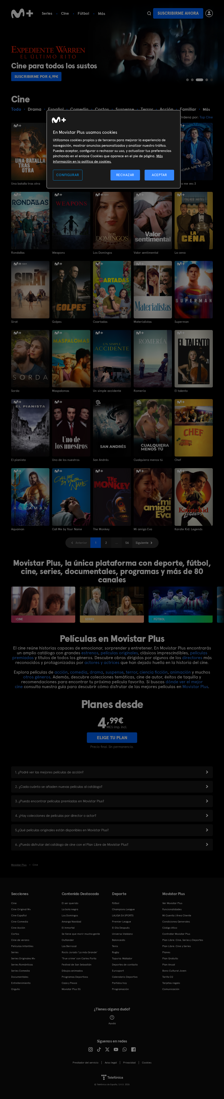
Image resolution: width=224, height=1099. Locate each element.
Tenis (115, 946)
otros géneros (36, 677)
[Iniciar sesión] (209, 13)
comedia (78, 672)
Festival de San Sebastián (76, 964)
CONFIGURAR (67, 175)
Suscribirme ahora (178, 13)
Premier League (121, 921)
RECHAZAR (125, 175)
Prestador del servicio (85, 1062)
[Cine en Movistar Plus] (43, 605)
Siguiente (142, 542)
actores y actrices (101, 662)
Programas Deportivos (75, 976)
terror (131, 672)
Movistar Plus (195, 686)
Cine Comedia (19, 921)
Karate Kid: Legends (188, 529)
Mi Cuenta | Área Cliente (176, 915)
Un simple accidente (107, 390)
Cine (65, 13)
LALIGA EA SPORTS (122, 915)
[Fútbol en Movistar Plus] (181, 605)
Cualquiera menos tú (148, 460)
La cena (180, 252)
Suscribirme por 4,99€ (36, 76)
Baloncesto (118, 940)
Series (47, 13)
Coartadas (100, 321)
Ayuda (112, 1023)
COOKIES (146, 1062)
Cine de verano (20, 940)
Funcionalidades (172, 909)
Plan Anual (168, 964)
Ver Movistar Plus (172, 903)
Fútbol (83, 13)
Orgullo (15, 989)
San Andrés (100, 460)
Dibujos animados (72, 970)
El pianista (18, 460)
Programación (120, 989)
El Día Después (121, 927)
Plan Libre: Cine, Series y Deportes (182, 940)
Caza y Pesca (69, 983)
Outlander (68, 940)
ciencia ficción (154, 672)
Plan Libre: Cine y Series (176, 946)
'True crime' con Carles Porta (79, 958)
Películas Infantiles (22, 946)
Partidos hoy (119, 983)
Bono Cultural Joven (174, 970)
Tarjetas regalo (171, 983)
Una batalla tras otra (25, 183)
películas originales (119, 652)
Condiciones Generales (176, 921)
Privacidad (129, 1062)
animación (180, 672)
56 (127, 542)
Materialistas (143, 321)
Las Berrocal (69, 946)
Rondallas (17, 252)
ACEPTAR (159, 175)
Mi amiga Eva (143, 529)
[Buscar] (149, 13)
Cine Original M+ (21, 909)
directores (192, 657)
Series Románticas (22, 964)
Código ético (169, 927)
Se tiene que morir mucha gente (81, 933)
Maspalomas (60, 390)
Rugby (115, 952)
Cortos (15, 933)
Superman (182, 321)
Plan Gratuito (170, 958)
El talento (181, 390)
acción (61, 672)
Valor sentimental (146, 252)
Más (101, 13)
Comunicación (170, 989)
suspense (114, 672)
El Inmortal (68, 927)
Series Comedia (20, 970)
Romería (140, 390)
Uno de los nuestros (65, 460)
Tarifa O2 (167, 976)
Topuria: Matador (122, 958)
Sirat (14, 321)
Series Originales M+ (23, 958)
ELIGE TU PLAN (112, 737)
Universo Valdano (122, 933)
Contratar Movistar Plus (176, 933)
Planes (166, 952)
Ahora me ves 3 (185, 183)
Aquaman (17, 529)
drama (96, 672)
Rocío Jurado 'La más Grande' (79, 952)
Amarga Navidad (71, 921)
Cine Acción (18, 927)
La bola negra (70, 909)
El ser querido (70, 903)
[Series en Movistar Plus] (112, 605)
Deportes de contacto (125, 964)
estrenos (89, 652)
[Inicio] (22, 13)
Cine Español (19, 915)
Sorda (15, 390)
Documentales (19, 976)
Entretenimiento (21, 983)
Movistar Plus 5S (71, 989)
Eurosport (118, 970)
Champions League (123, 909)
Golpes (56, 321)
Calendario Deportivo (125, 976)
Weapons (58, 252)
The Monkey (101, 529)
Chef (178, 460)
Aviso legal (111, 1062)
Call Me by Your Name (67, 529)
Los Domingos (102, 252)
